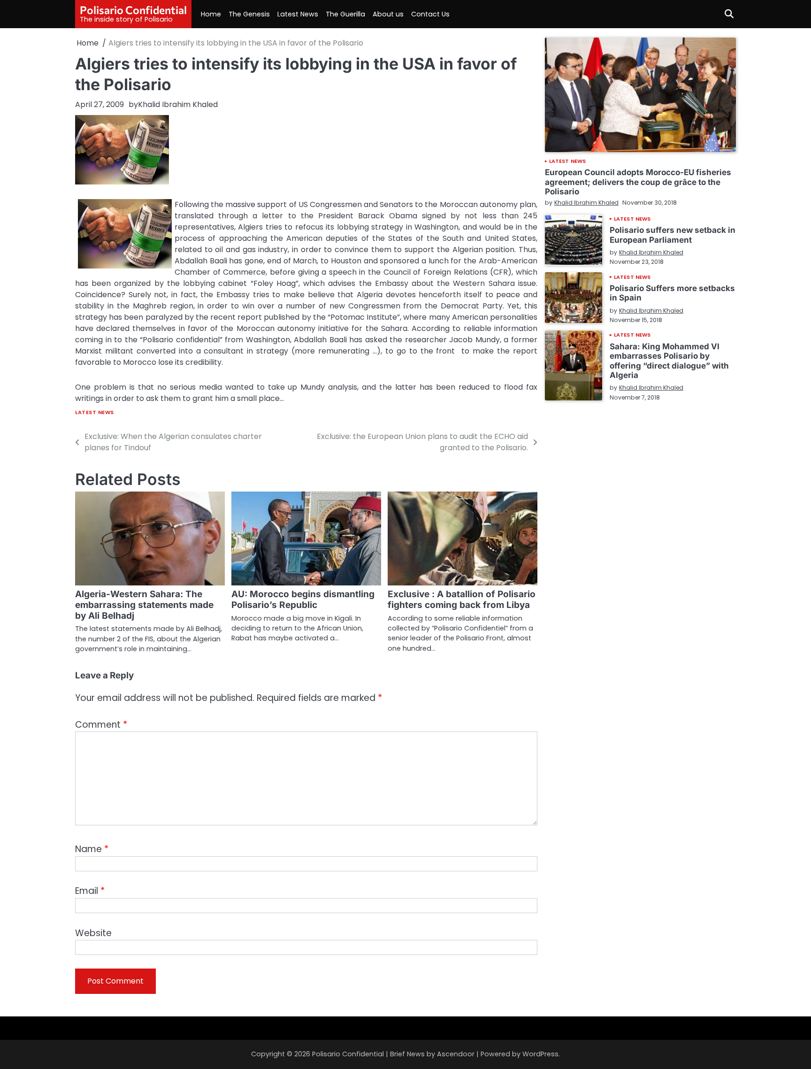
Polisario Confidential (133, 9)
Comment (101, 724)
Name (91, 849)
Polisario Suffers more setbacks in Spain (672, 292)
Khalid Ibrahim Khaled (178, 104)
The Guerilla (345, 14)
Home (211, 14)
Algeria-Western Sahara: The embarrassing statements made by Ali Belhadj (144, 605)
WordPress (540, 1054)
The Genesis (249, 14)
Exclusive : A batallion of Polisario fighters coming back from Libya (462, 599)
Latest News (297, 14)
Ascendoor (455, 1054)
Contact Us (430, 14)
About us (388, 14)
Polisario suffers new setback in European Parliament (672, 234)
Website (93, 933)
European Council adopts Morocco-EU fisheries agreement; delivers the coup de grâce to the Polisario (638, 181)
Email (90, 890)
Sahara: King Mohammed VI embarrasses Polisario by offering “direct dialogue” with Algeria (669, 360)
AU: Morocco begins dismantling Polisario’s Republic (303, 599)
